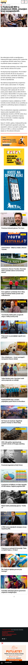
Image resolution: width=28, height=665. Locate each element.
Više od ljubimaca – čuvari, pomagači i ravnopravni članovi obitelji (13, 358)
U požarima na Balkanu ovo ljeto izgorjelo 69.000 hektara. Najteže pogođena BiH (14, 485)
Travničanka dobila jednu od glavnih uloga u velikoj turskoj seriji (12, 315)
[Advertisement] (14, 41)
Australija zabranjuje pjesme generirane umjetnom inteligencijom (13, 591)
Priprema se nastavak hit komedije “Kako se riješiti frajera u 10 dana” (14, 549)
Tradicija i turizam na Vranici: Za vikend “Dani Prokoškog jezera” (13, 612)
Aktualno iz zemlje (6, 5)
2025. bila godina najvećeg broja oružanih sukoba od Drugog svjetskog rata (12, 443)
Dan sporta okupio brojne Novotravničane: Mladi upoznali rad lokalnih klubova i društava (12, 656)
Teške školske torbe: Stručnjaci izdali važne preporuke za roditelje (12, 379)
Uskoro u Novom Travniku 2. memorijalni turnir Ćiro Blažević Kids (13, 634)
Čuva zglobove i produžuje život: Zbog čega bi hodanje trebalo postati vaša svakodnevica (13, 293)
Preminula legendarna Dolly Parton (12, 465)
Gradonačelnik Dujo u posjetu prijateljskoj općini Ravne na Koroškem (13, 400)
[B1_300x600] (14, 209)
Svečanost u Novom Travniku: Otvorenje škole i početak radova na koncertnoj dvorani (13, 270)
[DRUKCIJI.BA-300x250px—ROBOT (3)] (14, 165)
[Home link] (4, 1)
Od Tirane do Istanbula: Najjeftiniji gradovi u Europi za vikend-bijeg (11, 421)
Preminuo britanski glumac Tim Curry (12, 228)
